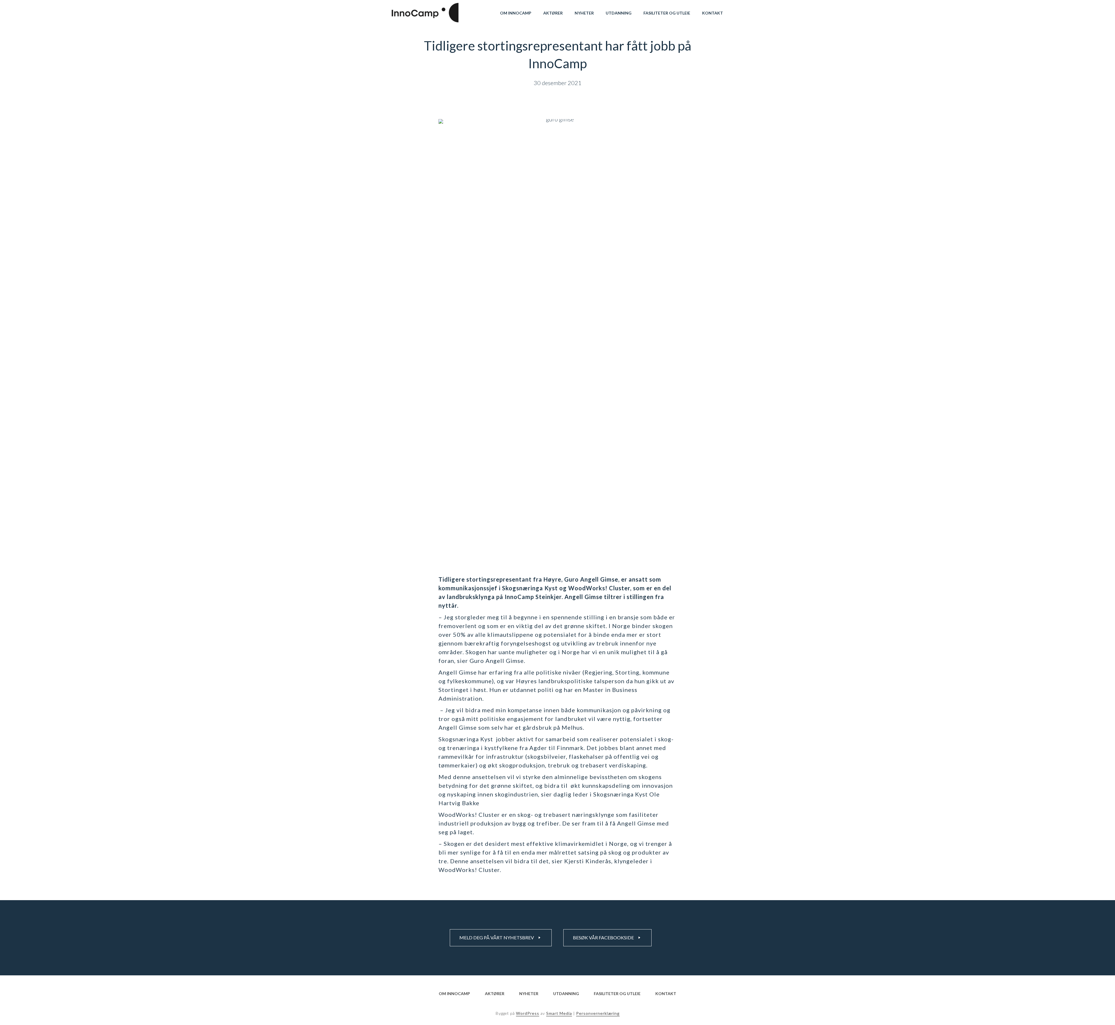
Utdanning (619, 12)
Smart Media (559, 1013)
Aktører (553, 12)
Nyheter (584, 12)
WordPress (527, 1013)
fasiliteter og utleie (666, 12)
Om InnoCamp (515, 12)
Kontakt (712, 12)
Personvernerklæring (598, 1013)
